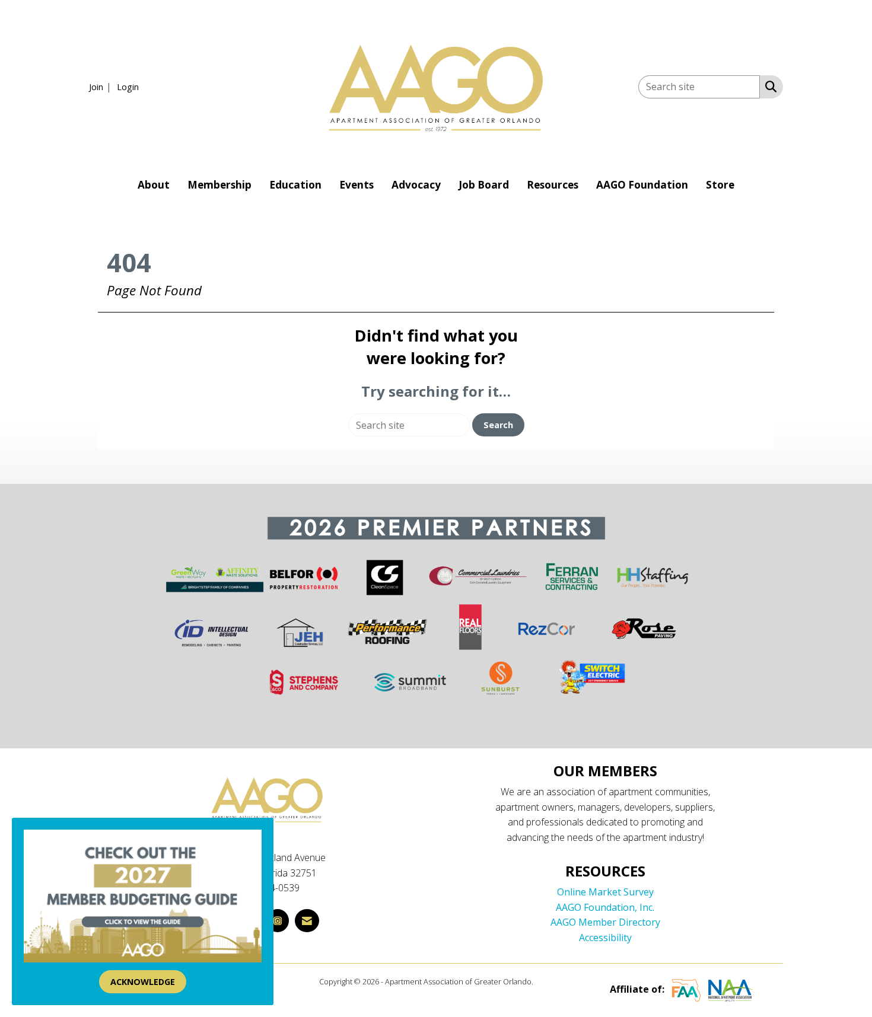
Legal (544, 981)
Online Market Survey (605, 891)
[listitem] (101, 86)
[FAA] (686, 989)
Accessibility (605, 937)
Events (356, 185)
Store (720, 185)
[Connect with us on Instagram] (277, 920)
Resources (552, 185)
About (154, 185)
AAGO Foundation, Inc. (605, 907)
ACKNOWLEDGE (142, 981)
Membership (219, 185)
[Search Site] (768, 86)
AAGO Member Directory (605, 922)
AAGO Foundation (642, 185)
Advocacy (416, 185)
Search (498, 425)
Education (295, 185)
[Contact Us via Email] (307, 920)
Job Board (484, 185)
